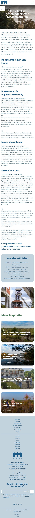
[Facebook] (15, 501)
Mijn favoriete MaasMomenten (2, 8)
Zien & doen (17, 423)
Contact (17, 448)
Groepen (17, 421)
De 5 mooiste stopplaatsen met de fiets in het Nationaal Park (17, 331)
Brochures (17, 444)
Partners (17, 446)
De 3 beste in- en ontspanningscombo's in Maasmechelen (17, 354)
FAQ (17, 432)
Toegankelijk (17, 429)
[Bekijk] (17, 297)
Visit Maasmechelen (4, 2)
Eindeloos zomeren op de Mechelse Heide (17, 402)
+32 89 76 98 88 (17, 466)
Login (17, 516)
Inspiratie (17, 436)
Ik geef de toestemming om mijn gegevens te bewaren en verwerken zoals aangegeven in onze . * (18, 496)
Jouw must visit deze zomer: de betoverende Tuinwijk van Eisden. (17, 378)
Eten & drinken (17, 425)
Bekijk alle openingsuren (17, 479)
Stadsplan (17, 442)
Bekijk (17, 297)
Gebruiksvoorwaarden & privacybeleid (16, 510)
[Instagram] (17, 501)
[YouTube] (19, 501)
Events (17, 440)
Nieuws (17, 438)
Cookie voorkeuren (16, 513)
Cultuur (17, 23)
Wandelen (17, 419)
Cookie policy (17, 511)
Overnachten (17, 427)
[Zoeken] (28, 2)
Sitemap (16, 514)
